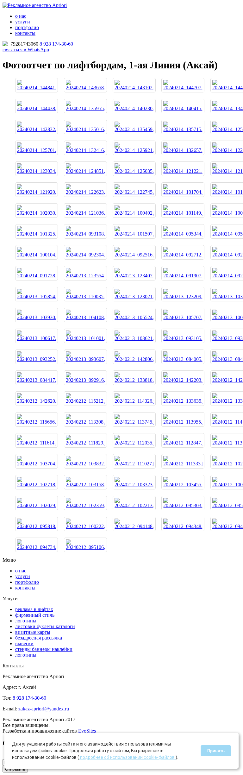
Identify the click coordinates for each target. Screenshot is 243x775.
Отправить (15, 769)
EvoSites (87, 731)
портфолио (27, 27)
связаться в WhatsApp (26, 49)
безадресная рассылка (38, 637)
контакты (25, 33)
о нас (20, 16)
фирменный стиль (34, 615)
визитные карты (32, 632)
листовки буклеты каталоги (45, 626)
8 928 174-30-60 (56, 44)
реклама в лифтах (34, 609)
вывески (24, 643)
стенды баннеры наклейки (43, 649)
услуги (22, 21)
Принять (216, 750)
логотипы (25, 620)
